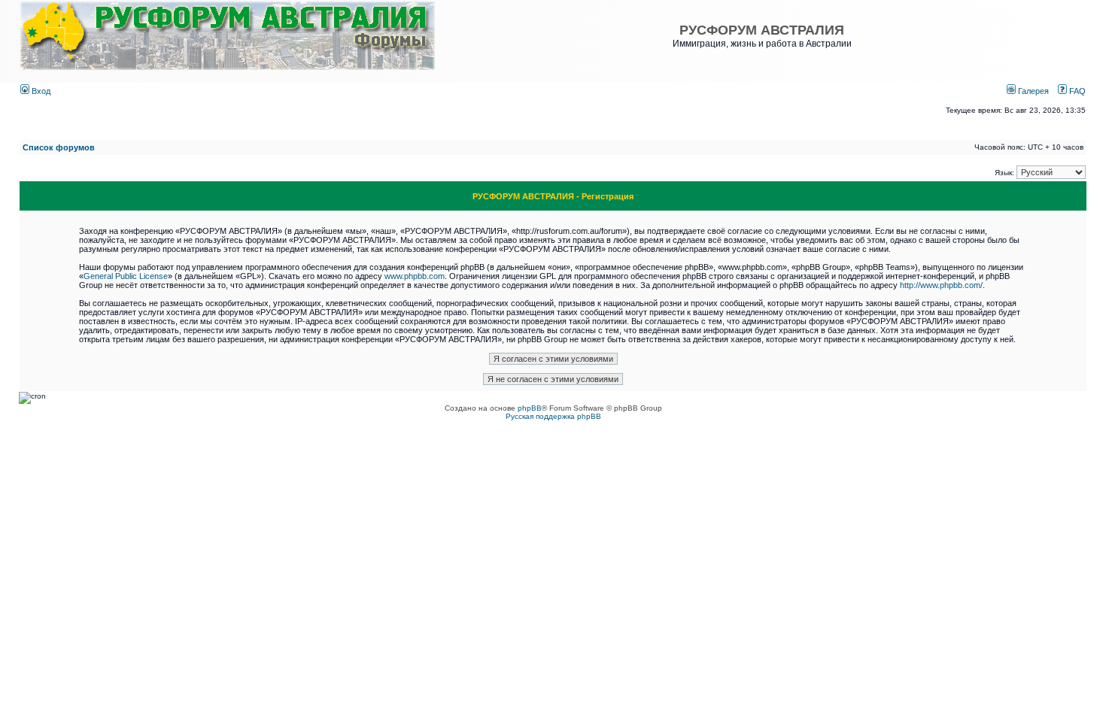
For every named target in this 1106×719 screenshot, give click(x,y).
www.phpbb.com (414, 276)
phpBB (530, 408)
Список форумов (59, 147)
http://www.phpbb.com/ (941, 285)
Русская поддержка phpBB (553, 416)
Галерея (1032, 91)
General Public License (126, 276)
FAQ (1076, 91)
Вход (39, 91)
